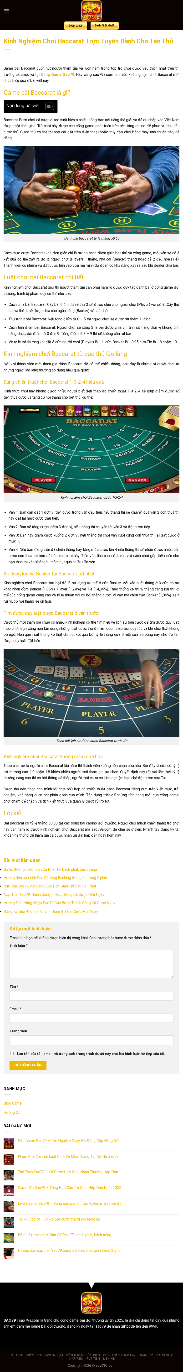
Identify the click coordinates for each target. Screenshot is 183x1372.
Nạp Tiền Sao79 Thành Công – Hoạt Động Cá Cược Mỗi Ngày (54, 894)
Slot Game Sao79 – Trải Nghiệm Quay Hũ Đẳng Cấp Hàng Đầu (69, 1140)
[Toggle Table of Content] (47, 106)
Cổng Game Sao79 (57, 74)
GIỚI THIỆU (15, 1355)
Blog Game (13, 1103)
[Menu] (6, 10)
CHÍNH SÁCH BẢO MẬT (120, 1355)
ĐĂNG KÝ (146, 1355)
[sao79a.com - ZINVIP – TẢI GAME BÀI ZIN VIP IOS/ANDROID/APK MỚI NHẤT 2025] (91, 10)
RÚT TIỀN (93, 1358)
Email (15, 1009)
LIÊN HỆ (109, 1358)
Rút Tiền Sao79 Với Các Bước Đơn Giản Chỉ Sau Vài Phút (50, 886)
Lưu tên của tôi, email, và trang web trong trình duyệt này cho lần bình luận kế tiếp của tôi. (91, 1054)
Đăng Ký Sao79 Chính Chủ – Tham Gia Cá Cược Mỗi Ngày (51, 911)
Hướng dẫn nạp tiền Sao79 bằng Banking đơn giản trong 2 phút (55, 878)
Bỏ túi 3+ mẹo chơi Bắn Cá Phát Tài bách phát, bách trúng (50, 869)
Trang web (18, 1031)
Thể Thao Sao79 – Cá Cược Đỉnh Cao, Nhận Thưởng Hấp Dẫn (68, 1172)
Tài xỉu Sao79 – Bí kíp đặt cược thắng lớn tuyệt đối (59, 1219)
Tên (14, 987)
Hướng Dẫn (13, 1112)
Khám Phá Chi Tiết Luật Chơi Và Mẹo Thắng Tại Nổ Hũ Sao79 (68, 1156)
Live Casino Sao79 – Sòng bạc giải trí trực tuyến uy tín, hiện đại (70, 1203)
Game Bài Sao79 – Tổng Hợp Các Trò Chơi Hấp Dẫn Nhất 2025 (69, 1187)
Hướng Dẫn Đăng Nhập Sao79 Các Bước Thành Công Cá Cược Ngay (59, 903)
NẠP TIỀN (76, 1358)
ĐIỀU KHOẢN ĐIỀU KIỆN (83, 1355)
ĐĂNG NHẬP (165, 1355)
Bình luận (19, 946)
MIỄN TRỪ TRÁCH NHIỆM (44, 1355)
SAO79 (10, 1320)
